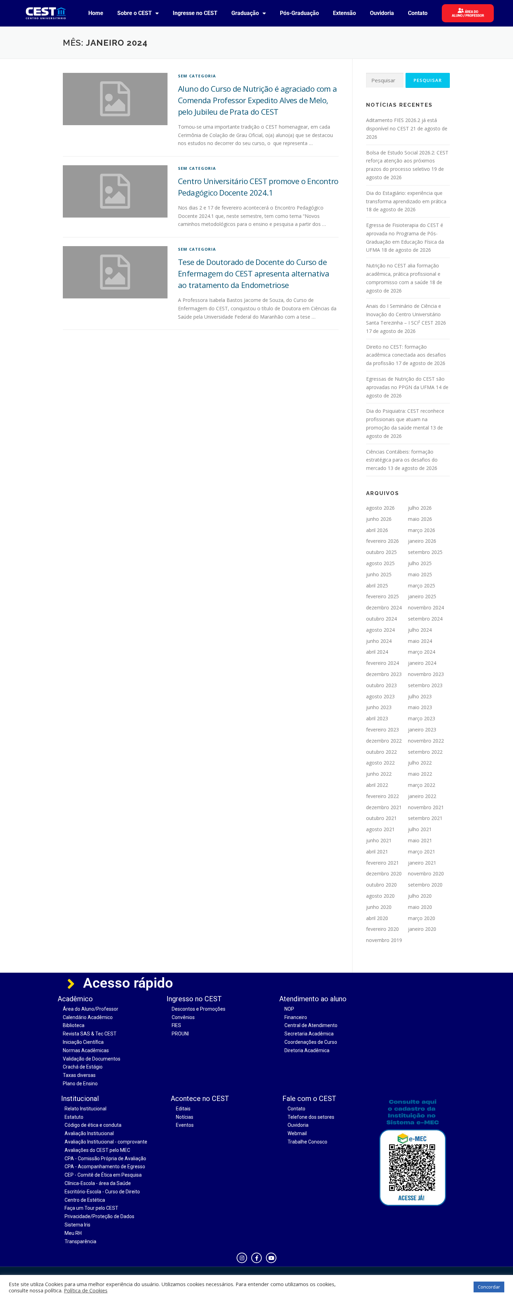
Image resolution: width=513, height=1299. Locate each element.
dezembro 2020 (384, 873)
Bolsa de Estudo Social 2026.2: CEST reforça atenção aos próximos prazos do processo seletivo (407, 161)
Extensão (344, 13)
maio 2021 (420, 840)
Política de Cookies (85, 1290)
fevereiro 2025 (382, 596)
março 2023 (421, 718)
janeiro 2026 (422, 541)
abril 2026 (377, 530)
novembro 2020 (426, 873)
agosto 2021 (380, 829)
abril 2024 (377, 651)
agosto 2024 (380, 629)
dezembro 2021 (384, 807)
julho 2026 (420, 507)
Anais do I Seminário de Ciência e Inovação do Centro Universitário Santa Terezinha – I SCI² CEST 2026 (406, 314)
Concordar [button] (489, 1287)
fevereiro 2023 (382, 729)
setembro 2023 (425, 685)
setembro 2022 (425, 752)
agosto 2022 (380, 762)
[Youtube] (271, 1258)
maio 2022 (420, 773)
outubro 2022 (381, 752)
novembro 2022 (426, 740)
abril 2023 (377, 718)
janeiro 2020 (422, 929)
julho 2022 (420, 762)
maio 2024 (420, 641)
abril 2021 (377, 851)
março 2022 (421, 785)
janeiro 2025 (422, 596)
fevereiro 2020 (382, 929)
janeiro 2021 (422, 862)
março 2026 (421, 530)
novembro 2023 (426, 674)
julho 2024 (420, 629)
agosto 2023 (380, 696)
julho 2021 (420, 829)
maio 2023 (420, 707)
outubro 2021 (381, 818)
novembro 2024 (426, 607)
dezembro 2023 (384, 674)
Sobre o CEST (134, 13)
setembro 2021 (425, 818)
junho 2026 (379, 519)
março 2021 (421, 851)
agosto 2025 (380, 563)
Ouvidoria (382, 13)
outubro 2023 (381, 685)
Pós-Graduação (299, 13)
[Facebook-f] (256, 1258)
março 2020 (421, 918)
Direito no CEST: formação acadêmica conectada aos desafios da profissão (406, 355)
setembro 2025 (425, 552)
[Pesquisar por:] (384, 80)
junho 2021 (379, 840)
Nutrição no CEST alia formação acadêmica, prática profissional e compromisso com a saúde (403, 274)
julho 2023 (420, 696)
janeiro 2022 (422, 796)
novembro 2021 (426, 807)
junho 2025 (379, 574)
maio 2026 (420, 519)
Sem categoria (197, 75)
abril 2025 (377, 585)
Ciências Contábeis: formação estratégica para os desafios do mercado (402, 460)
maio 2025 (420, 574)
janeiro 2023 (422, 729)
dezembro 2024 (384, 607)
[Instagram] (242, 1258)
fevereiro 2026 (382, 541)
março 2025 (421, 585)
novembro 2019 (384, 940)
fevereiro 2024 (382, 663)
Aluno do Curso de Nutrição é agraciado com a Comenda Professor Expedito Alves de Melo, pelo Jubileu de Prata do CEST (257, 100)
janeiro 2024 (422, 663)
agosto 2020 (380, 895)
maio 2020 (420, 907)
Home (95, 13)
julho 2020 (420, 895)
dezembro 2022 (384, 740)
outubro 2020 (381, 884)
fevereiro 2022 (382, 796)
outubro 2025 (381, 552)
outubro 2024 (381, 618)
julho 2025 (420, 563)
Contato (418, 13)
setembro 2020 (425, 884)
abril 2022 (377, 785)
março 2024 (421, 651)
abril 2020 (377, 918)
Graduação (245, 13)
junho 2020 (379, 907)
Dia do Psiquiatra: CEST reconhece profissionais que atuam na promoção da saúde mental (405, 419)
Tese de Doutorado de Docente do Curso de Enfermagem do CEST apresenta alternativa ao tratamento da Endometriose (253, 273)
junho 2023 (379, 707)
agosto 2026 (380, 507)
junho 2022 (379, 773)
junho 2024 (379, 641)
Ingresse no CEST (195, 13)
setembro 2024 (425, 618)
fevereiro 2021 (382, 862)
